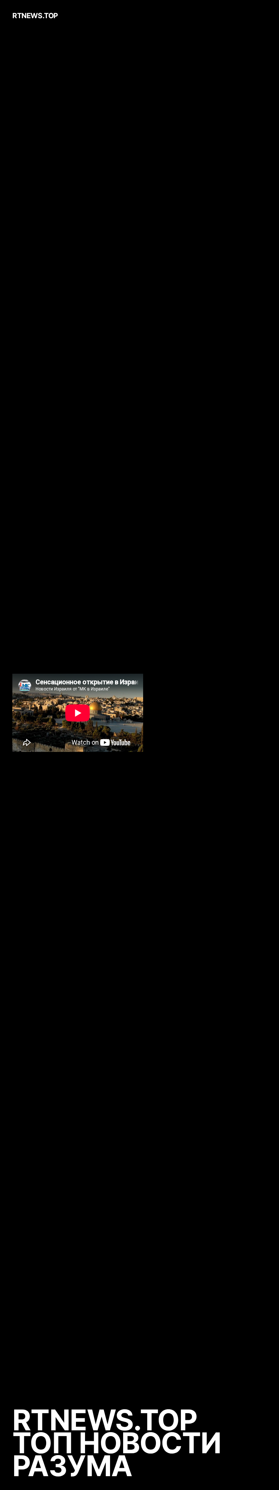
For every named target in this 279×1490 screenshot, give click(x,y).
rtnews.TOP (35, 15)
